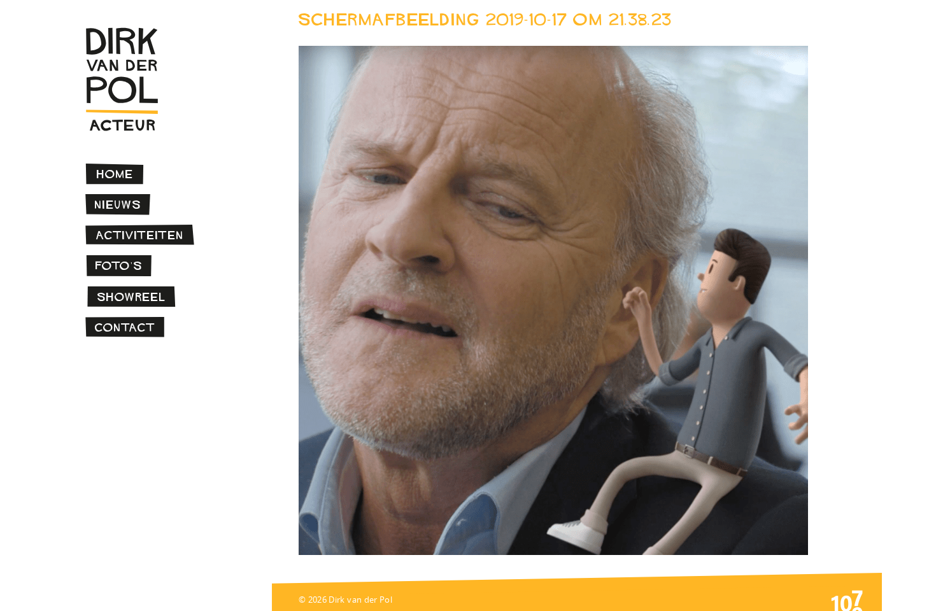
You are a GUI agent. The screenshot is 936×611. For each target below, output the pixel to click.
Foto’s (119, 266)
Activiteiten (140, 235)
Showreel (131, 297)
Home (115, 174)
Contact (125, 327)
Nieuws (118, 204)
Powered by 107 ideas (847, 599)
